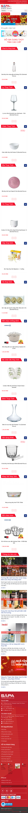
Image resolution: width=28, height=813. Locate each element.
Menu (24, 13)
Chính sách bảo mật (6, 738)
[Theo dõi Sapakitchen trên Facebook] (2, 791)
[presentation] (13, 82)
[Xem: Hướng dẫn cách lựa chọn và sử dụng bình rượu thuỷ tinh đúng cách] (14, 566)
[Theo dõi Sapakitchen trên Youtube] (11, 791)
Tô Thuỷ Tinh (7, 204)
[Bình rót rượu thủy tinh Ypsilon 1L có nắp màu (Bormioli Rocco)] (14, 412)
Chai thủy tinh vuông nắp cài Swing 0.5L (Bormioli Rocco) (14, 75)
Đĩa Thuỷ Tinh (7, 165)
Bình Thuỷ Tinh (8, 399)
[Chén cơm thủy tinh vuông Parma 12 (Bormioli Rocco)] (14, 140)
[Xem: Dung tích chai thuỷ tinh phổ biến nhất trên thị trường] (14, 599)
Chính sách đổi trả (6, 749)
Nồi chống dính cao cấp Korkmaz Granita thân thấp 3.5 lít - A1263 (14, 347)
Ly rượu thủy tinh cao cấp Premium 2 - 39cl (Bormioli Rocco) (14, 114)
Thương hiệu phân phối (7, 734)
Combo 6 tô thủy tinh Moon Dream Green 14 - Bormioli (14, 230)
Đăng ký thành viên (6, 780)
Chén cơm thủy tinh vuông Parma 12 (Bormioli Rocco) (14, 153)
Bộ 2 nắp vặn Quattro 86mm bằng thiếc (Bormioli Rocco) (14, 308)
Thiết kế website (15, 811)
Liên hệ (25, 2)
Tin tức (22, 2)
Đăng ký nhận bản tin (7, 782)
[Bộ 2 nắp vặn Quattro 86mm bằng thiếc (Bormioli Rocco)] (14, 295)
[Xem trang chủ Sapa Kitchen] (6, 6)
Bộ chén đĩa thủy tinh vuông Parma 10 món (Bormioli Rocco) (14, 386)
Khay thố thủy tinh (9, 476)
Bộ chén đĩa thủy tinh (10, 360)
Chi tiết (3, 587)
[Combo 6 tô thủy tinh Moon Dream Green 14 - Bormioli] (14, 218)
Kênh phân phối (5, 736)
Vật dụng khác (8, 437)
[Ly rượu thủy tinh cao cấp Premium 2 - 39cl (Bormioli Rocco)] (14, 101)
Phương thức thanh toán (7, 754)
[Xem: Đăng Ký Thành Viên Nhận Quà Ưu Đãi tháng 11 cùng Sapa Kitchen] (14, 665)
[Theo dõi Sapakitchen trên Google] (7, 791)
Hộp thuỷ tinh (7, 243)
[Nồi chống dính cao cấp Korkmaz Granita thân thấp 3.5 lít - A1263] (14, 334)
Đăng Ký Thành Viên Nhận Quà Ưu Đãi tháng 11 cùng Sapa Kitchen (14, 678)
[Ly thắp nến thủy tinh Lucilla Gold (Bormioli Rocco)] (14, 451)
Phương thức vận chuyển (7, 751)
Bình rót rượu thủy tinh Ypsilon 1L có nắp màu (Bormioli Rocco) (14, 425)
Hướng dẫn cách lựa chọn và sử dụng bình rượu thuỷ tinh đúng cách (13, 578)
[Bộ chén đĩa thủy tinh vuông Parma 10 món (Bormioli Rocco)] (14, 373)
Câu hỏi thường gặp (6, 756)
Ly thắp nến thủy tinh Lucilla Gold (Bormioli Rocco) (14, 463)
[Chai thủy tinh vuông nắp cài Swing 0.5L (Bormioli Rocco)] (14, 62)
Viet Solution (24, 811)
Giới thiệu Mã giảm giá (7, 761)
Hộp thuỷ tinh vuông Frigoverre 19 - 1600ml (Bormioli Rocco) (14, 269)
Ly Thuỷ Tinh (7, 87)
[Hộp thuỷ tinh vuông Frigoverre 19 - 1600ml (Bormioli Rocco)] (14, 256)
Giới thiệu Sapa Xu (6, 758)
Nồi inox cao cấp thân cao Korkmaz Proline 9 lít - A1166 (14, 542)
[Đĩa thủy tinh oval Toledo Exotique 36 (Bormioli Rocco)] (14, 179)
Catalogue (4, 741)
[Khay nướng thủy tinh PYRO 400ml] (14, 490)
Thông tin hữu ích (9, 554)
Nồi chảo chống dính (10, 321)
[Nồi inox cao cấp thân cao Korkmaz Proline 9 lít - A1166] (14, 529)
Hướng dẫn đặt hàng (7, 747)
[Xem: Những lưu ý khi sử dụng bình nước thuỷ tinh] (14, 632)
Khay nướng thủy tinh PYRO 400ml (14, 502)
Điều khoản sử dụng (6, 731)
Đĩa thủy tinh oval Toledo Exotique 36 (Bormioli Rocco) (14, 192)
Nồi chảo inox (7, 515)
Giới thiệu (18, 2)
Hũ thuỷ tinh (7, 282)
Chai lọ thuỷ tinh (8, 48)
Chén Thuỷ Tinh (8, 126)
